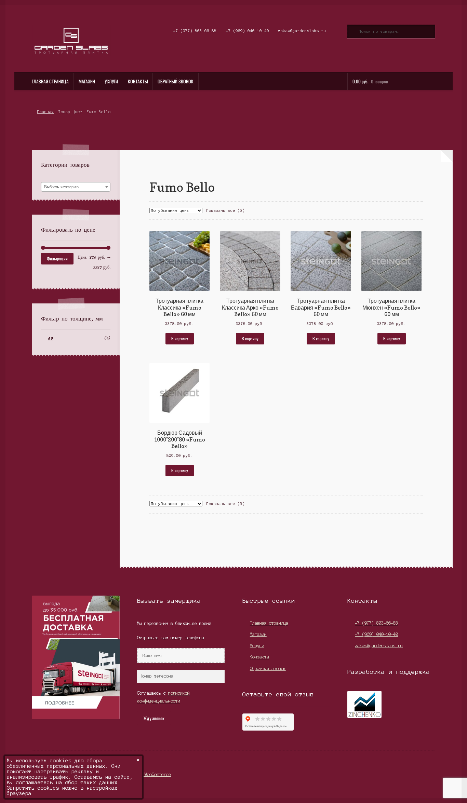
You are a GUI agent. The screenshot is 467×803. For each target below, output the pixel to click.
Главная (45, 112)
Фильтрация (57, 258)
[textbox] (75, 187)
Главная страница (50, 81)
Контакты (138, 81)
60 (50, 338)
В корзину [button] (179, 338)
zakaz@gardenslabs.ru (302, 31)
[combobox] (75, 187)
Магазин (87, 81)
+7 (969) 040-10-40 (247, 31)
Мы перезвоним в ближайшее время (174, 623)
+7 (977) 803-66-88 (194, 31)
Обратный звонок (176, 81)
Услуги (111, 81)
